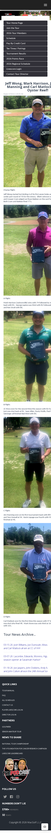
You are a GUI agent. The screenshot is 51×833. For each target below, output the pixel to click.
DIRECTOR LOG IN (9, 714)
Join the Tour (12, 28)
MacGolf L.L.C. (34, 822)
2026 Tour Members (16, 33)
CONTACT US (7, 705)
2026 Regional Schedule (18, 64)
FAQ (4, 695)
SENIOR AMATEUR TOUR (11, 731)
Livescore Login (14, 69)
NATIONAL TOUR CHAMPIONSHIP (15, 744)
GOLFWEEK (6, 727)
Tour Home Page (14, 23)
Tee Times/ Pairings (16, 48)
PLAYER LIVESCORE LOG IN (12, 710)
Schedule (10, 38)
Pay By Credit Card (15, 43)
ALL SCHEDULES (8, 700)
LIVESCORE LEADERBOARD (12, 753)
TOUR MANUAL (8, 690)
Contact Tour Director (17, 74)
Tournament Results (16, 54)
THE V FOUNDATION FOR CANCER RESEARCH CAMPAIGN (24, 748)
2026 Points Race (15, 59)
